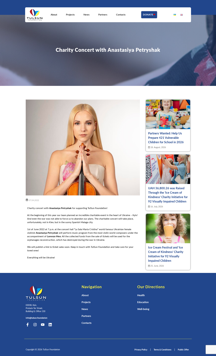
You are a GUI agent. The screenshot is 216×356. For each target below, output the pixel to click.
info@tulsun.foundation (36, 318)
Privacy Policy (140, 350)
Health (141, 295)
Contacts (120, 15)
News (86, 15)
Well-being (143, 309)
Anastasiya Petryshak (60, 208)
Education (143, 302)
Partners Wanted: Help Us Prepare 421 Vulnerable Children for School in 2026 (166, 138)
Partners (102, 15)
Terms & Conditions (162, 350)
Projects (70, 15)
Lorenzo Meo (54, 236)
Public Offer (183, 350)
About (54, 15)
